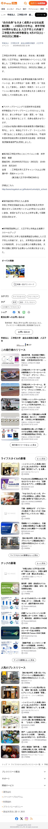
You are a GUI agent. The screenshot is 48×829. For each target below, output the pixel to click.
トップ (4, 764)
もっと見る (41, 459)
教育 (14, 302)
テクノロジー (33, 297)
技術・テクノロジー (27, 302)
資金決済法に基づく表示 (13, 812)
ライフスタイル (19, 297)
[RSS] (31, 818)
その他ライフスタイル (10, 307)
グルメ (18, 9)
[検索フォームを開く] (25, 3)
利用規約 (6, 802)
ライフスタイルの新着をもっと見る (24, 555)
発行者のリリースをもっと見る (24, 445)
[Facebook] (14, 312)
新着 (3, 9)
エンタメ (10, 9)
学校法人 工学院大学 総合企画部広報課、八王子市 (22, 43)
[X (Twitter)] (19, 312)
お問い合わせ (24, 332)
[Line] (24, 312)
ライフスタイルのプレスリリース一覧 (25, 764)
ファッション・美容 (36, 9)
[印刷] (29, 312)
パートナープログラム (12, 797)
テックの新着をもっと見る (24, 660)
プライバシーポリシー (12, 807)
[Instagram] (26, 818)
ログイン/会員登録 (38, 3)
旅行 (24, 9)
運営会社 (6, 792)
